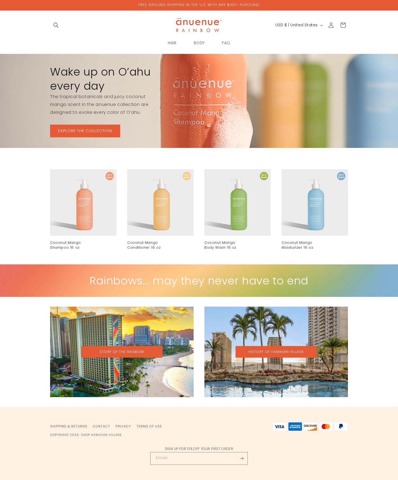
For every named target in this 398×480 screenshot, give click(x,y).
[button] (56, 25)
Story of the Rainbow (122, 351)
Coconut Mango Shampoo (65, 245)
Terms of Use (149, 426)
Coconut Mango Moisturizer (297, 245)
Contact (101, 426)
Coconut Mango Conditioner (144, 245)
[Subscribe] (241, 458)
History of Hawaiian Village (276, 351)
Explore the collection (85, 131)
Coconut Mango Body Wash (220, 245)
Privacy (123, 426)
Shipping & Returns (68, 426)
